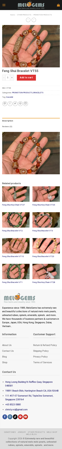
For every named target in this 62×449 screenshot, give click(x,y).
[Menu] (4, 4)
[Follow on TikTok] (15, 416)
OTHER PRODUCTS (24, 15)
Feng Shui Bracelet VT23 (43, 256)
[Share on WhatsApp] (4, 103)
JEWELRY (22, 432)
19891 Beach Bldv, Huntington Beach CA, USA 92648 (32, 390)
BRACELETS (38, 93)
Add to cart (26, 77)
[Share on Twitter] (15, 103)
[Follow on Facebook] (4, 416)
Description (7, 121)
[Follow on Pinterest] (20, 416)
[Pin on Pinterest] (20, 103)
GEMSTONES (10, 432)
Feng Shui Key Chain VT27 (13, 205)
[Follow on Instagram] (10, 416)
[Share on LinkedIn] (25, 103)
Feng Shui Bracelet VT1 (12, 282)
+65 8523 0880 (13, 404)
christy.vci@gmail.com (16, 409)
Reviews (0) (7, 126)
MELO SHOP (52, 432)
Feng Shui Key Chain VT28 (43, 282)
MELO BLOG (31, 434)
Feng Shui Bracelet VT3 (42, 230)
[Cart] (58, 5)
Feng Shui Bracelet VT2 (12, 230)
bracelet (9, 97)
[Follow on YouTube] (25, 416)
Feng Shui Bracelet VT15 (13, 256)
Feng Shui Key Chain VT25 (43, 205)
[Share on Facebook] (10, 103)
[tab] (31, 121)
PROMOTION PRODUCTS (42, 15)
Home (12, 15)
